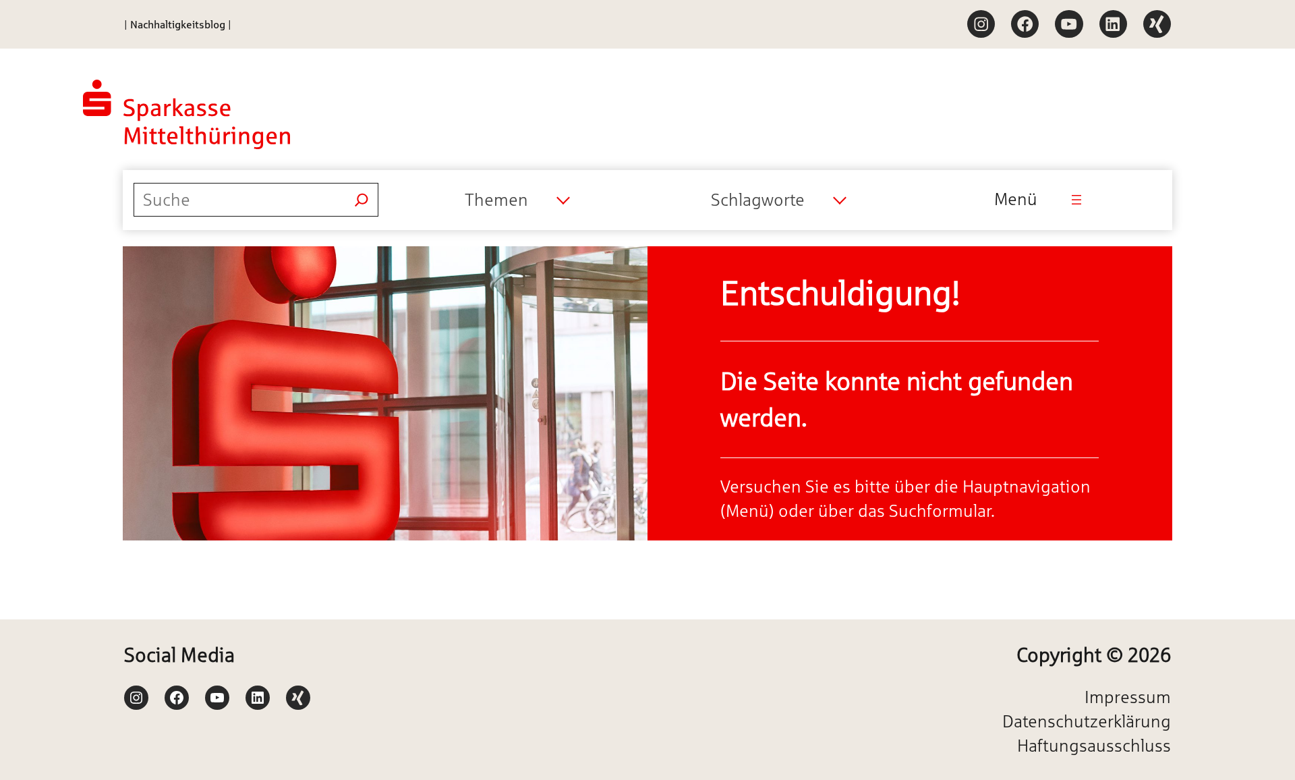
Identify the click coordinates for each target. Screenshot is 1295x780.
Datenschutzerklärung (1086, 721)
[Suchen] (361, 199)
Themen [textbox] (496, 199)
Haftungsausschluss (1094, 745)
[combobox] (517, 199)
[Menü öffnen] (1076, 200)
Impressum (1128, 697)
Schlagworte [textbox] (758, 199)
